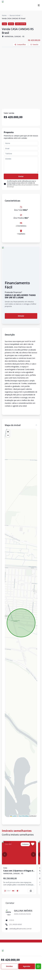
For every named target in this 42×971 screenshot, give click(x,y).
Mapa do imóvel (13, 425)
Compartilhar (21, 44)
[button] (8, 432)
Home (4, 15)
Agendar (26, 966)
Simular (21, 316)
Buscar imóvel (15, 15)
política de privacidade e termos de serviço (22, 186)
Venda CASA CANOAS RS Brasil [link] (13, 18)
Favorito (35, 44)
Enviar (21, 176)
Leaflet (14, 816)
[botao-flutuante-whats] (38, 966)
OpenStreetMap (24, 816)
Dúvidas (9, 966)
